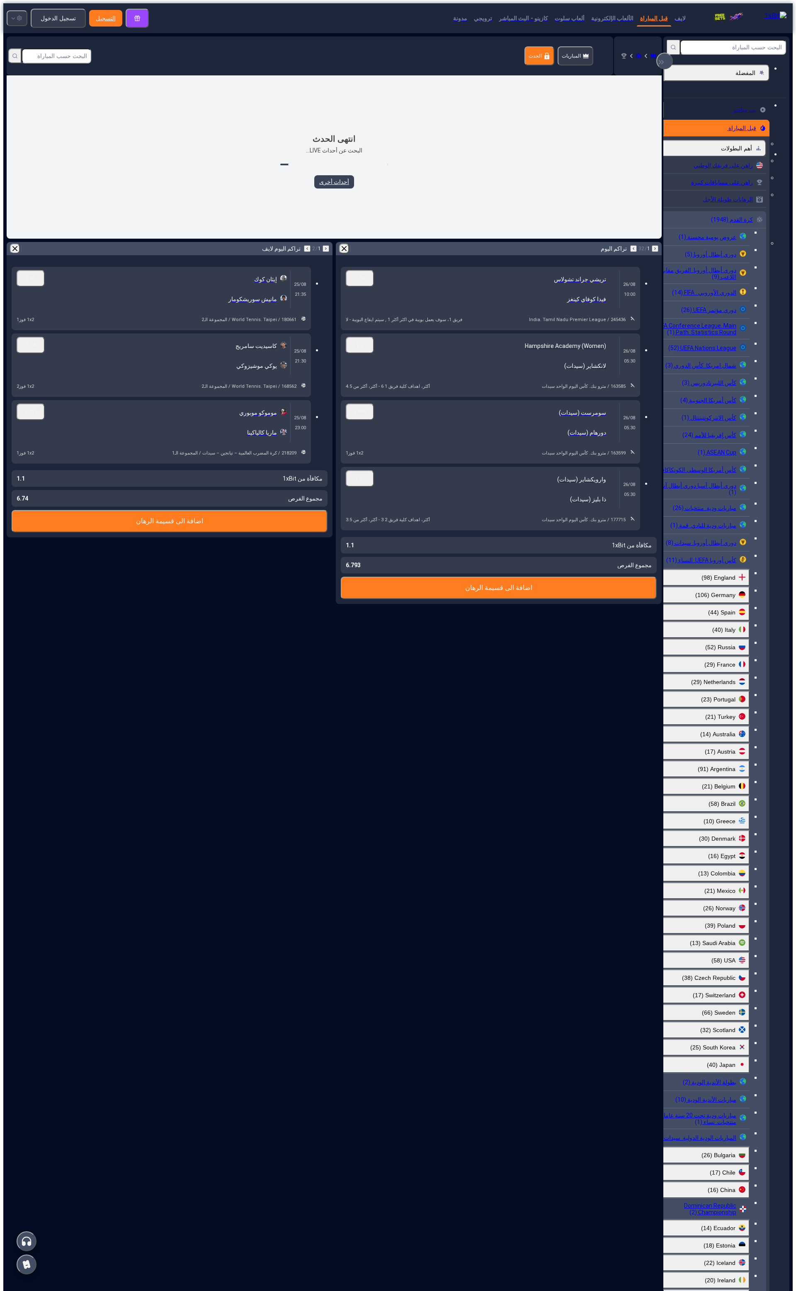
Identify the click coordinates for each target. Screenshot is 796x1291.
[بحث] (673, 47)
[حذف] (344, 249)
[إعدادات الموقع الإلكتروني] (17, 18)
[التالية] (633, 248)
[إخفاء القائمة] (664, 61)
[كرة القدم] (638, 56)
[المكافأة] (137, 18)
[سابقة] (655, 248)
